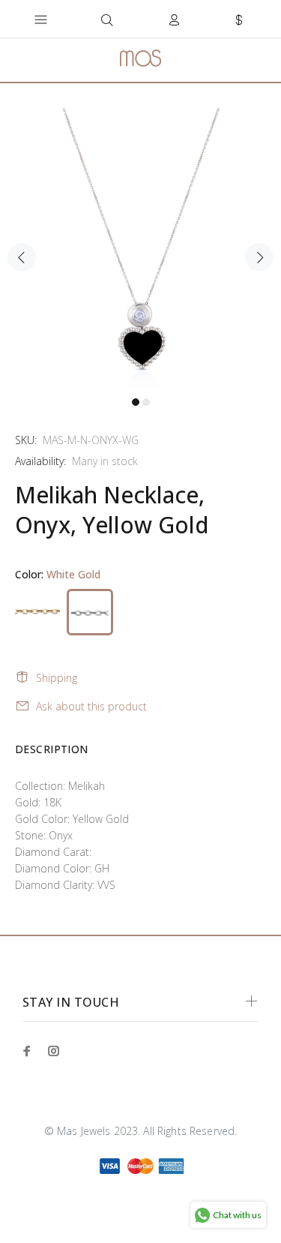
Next (259, 257)
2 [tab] (146, 402)
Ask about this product (91, 706)
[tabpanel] (140, 248)
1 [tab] (135, 402)
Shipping (56, 678)
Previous (21, 257)
